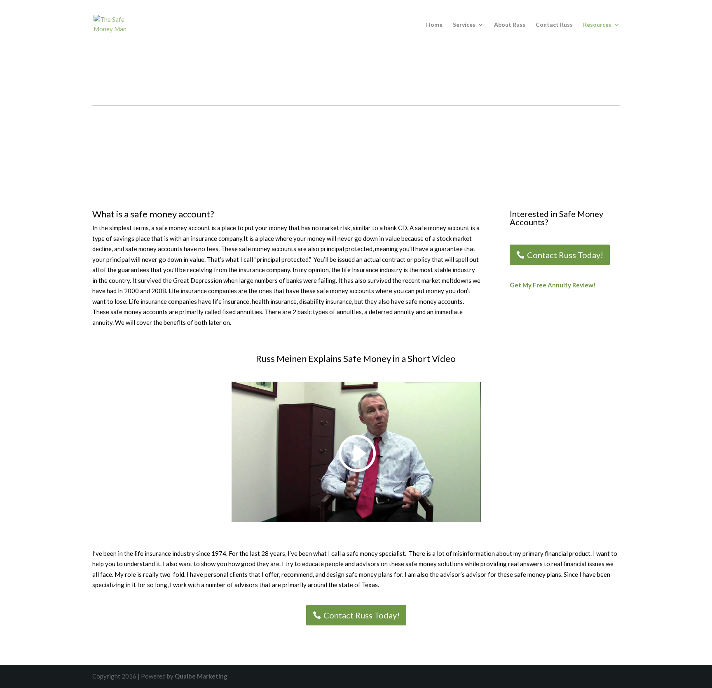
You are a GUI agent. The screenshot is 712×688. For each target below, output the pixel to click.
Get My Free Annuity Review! (553, 285)
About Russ (509, 25)
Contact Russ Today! (565, 255)
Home (434, 25)
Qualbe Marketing (201, 676)
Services (464, 25)
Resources (597, 25)
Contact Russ (554, 25)
